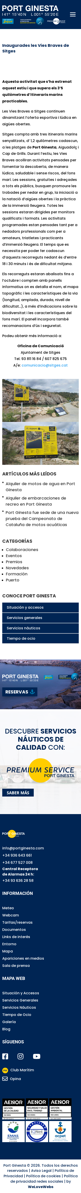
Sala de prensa (16, 965)
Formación (16, 574)
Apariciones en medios (23, 958)
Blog (6, 1029)
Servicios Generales (20, 1000)
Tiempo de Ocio (16, 1014)
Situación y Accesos (20, 993)
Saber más (18, 792)
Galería (9, 1021)
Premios (14, 562)
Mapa (7, 951)
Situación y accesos (25, 607)
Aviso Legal (41, 1170)
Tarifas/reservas (17, 922)
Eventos (14, 555)
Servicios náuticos (23, 628)
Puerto (12, 580)
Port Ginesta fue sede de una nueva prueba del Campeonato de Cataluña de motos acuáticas (42, 518)
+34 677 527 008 (17, 862)
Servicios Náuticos (19, 1007)
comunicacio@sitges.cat (45, 365)
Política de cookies (43, 1176)
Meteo (8, 908)
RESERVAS (16, 692)
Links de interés (16, 936)
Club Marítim (18, 1070)
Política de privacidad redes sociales (44, 1178)
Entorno (9, 944)
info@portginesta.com (23, 848)
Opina (15, 1078)
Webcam (10, 915)
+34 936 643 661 (17, 855)
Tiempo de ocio (21, 638)
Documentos (14, 929)
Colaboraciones (22, 549)
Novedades (17, 568)
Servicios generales (24, 617)
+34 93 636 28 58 (18, 880)
